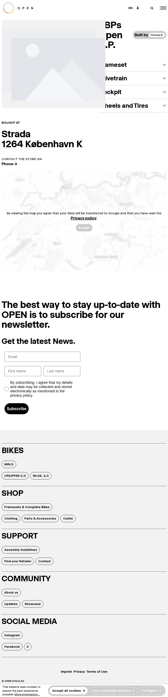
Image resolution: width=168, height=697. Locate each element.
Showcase (33, 604)
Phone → (9, 164)
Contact (44, 561)
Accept (84, 228)
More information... (27, 694)
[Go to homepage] (41, 8)
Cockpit (110, 92)
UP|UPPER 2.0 (15, 476)
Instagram (12, 635)
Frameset (113, 64)
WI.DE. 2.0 (41, 476)
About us (11, 592)
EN (130, 8)
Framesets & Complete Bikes (27, 507)
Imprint (66, 671)
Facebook (12, 647)
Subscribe (16, 408)
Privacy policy (83, 218)
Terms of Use (96, 671)
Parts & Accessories (40, 518)
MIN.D (9, 464)
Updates (11, 604)
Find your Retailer (17, 561)
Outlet (68, 518)
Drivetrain (113, 78)
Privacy (79, 671)
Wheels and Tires (123, 105)
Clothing (10, 518)
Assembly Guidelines (20, 550)
